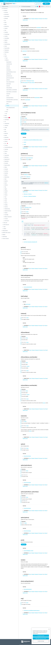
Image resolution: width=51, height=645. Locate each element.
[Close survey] (49, 1)
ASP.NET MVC (25, 41)
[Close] (49, 629)
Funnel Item (30, 157)
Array (27, 157)
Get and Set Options (27, 456)
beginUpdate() (37, 97)
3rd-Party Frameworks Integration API (30, 241)
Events (44, 402)
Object (27, 211)
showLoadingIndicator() (28, 287)
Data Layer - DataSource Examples (30, 196)
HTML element (25, 82)
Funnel (27, 317)
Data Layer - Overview (28, 194)
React (14, 3)
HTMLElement (28, 80)
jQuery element (32, 82)
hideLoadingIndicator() (28, 589)
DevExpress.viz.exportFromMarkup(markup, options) (33, 139)
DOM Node (27, 207)
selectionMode (26, 57)
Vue (43, 18)
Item (27, 159)
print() (25, 144)
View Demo (24, 133)
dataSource (46, 182)
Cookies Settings (41, 641)
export (25, 142)
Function (27, 366)
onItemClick (24, 51)
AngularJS (36, 18)
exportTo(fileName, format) (28, 550)
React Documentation (26, 6)
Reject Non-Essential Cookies (41, 638)
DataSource (26, 174)
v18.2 (42, 6)
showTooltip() (28, 304)
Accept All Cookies (41, 635)
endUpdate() (39, 27)
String (26, 118)
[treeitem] (10, 9)
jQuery (30, 18)
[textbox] (10, 7)
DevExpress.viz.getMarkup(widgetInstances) (32, 610)
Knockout (40, 18)
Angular (33, 18)
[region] (41, 636)
